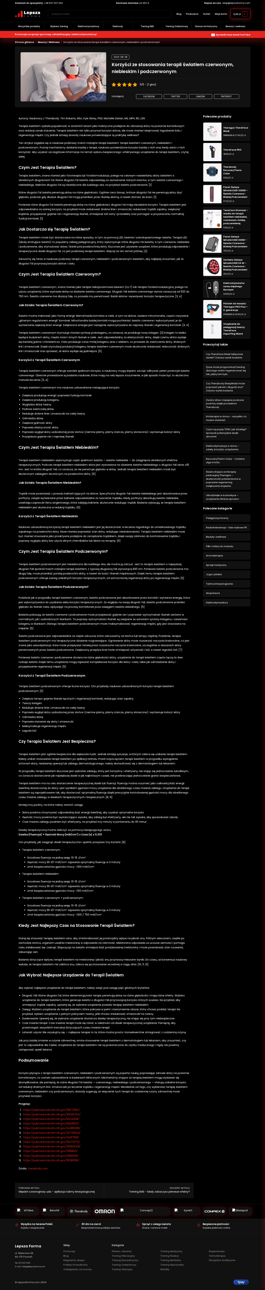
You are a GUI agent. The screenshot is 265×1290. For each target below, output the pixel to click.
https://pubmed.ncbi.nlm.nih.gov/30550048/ (52, 1146)
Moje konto (221, 13)
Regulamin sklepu (74, 1260)
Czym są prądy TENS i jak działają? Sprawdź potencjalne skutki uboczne (226, 433)
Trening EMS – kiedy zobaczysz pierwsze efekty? (159, 1191)
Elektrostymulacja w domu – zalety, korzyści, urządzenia (222, 447)
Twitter (175, 96)
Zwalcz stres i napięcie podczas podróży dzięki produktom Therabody (225, 403)
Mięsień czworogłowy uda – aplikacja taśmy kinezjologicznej (57, 1191)
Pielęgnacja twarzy (217, 518)
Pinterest (226, 96)
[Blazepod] (240, 1211)
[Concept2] (144, 1211)
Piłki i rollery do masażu (219, 546)
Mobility (164, 1269)
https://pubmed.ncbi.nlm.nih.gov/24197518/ (51, 1137)
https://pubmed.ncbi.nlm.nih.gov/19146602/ (51, 1123)
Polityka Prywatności (75, 1265)
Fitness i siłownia (121, 1251)
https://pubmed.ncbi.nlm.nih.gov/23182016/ (50, 1156)
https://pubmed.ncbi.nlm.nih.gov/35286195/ (51, 1160)
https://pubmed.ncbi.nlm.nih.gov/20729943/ (52, 1133)
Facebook (149, 96)
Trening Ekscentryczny (125, 1260)
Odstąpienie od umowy (77, 1269)
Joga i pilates (214, 574)
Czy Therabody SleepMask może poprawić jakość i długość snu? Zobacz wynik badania (225, 387)
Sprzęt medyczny (216, 565)
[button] (240, 14)
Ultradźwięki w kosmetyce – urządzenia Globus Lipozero (222, 497)
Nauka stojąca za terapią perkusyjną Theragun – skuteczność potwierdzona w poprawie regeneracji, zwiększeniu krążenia (223, 479)
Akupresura (213, 593)
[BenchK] (53, 1211)
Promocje (69, 1251)
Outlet (206, 13)
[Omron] (105, 1211)
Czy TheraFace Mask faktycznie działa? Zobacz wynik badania (224, 356)
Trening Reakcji (169, 1256)
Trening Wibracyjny (123, 1256)
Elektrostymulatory (217, 602)
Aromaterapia (214, 555)
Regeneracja (217, 1251)
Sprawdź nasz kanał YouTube (233, 34)
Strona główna (24, 42)
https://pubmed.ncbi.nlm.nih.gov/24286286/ (52, 1128)
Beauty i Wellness (49, 42)
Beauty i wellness (216, 537)
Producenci (192, 13)
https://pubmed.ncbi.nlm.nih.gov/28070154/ (51, 1110)
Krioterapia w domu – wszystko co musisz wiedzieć (226, 418)
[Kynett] (187, 1211)
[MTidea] (27, 1211)
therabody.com (38, 1168)
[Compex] (214, 1211)
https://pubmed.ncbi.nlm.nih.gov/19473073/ (51, 1142)
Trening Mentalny (170, 1260)
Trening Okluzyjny (122, 1269)
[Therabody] (79, 1211)
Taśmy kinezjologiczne (219, 584)
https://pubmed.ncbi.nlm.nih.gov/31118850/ (50, 1151)
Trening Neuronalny (172, 1265)
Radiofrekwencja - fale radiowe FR (226, 527)
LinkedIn (200, 96)
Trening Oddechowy (124, 1265)
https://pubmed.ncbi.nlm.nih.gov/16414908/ (51, 1119)
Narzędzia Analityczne (222, 1260)
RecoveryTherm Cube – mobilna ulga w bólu (225, 460)
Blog (178, 13)
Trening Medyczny (171, 1251)
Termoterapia (217, 1256)
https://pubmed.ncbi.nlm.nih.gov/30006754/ (52, 1114)
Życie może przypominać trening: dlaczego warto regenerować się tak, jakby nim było (226, 370)
